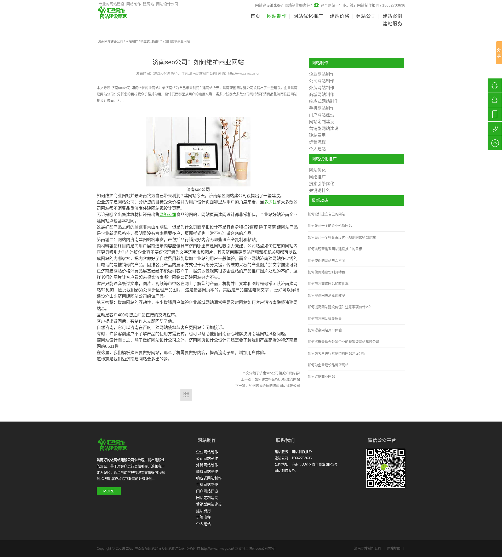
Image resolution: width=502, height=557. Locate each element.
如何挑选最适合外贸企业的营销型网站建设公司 (343, 342)
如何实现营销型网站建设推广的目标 (335, 249)
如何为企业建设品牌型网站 (328, 365)
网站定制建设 (321, 122)
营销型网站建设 (323, 128)
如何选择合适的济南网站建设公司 (274, 386)
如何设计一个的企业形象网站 (330, 226)
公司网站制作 (321, 81)
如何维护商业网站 (321, 376)
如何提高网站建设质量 (325, 319)
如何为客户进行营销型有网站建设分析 (337, 353)
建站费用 (317, 135)
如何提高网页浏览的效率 (326, 295)
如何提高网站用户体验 (325, 330)
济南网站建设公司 (110, 41)
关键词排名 (319, 190)
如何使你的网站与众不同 (326, 261)
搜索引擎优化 (321, 183)
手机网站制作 (321, 108)
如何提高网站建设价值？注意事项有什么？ (340, 307)
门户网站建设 (321, 115)
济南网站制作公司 (369, 548)
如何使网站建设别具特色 (326, 272)
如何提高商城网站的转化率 (328, 284)
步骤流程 (317, 142)
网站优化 (317, 170)
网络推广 (317, 177)
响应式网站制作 (151, 41)
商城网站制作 (321, 94)
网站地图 (395, 548)
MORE (108, 491)
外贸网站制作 (321, 88)
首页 (255, 16)
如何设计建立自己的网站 (326, 214)
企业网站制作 (321, 74)
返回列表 (186, 395)
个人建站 (317, 149)
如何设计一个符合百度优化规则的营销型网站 (342, 237)
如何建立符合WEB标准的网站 (277, 379)
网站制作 (132, 41)
